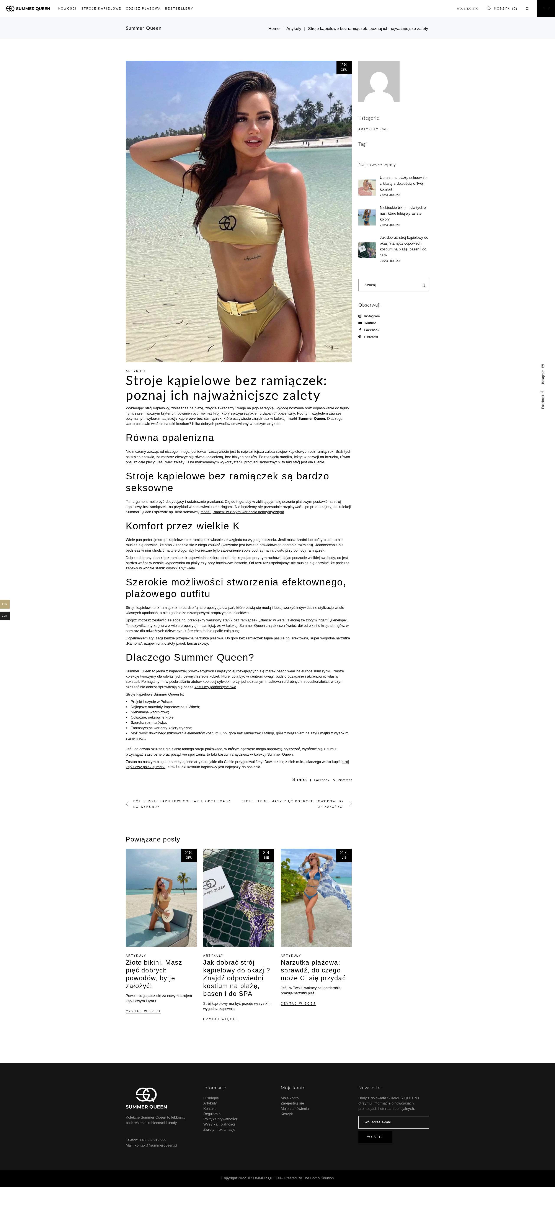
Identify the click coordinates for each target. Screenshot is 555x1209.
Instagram (372, 316)
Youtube (370, 323)
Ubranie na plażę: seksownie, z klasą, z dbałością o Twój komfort (404, 183)
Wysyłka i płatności (219, 1124)
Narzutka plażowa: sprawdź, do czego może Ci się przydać (313, 970)
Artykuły (293, 28)
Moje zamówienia (295, 1109)
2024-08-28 (390, 195)
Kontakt (209, 1109)
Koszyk (287, 1114)
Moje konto (468, 8)
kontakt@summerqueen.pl (156, 1145)
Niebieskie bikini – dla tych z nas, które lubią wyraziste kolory (403, 213)
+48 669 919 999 (152, 1140)
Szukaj (423, 285)
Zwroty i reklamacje (219, 1129)
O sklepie (211, 1098)
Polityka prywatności (220, 1119)
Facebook (372, 330)
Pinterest (371, 336)
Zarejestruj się (292, 1103)
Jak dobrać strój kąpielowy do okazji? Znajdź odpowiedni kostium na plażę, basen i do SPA (236, 978)
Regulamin (211, 1114)
